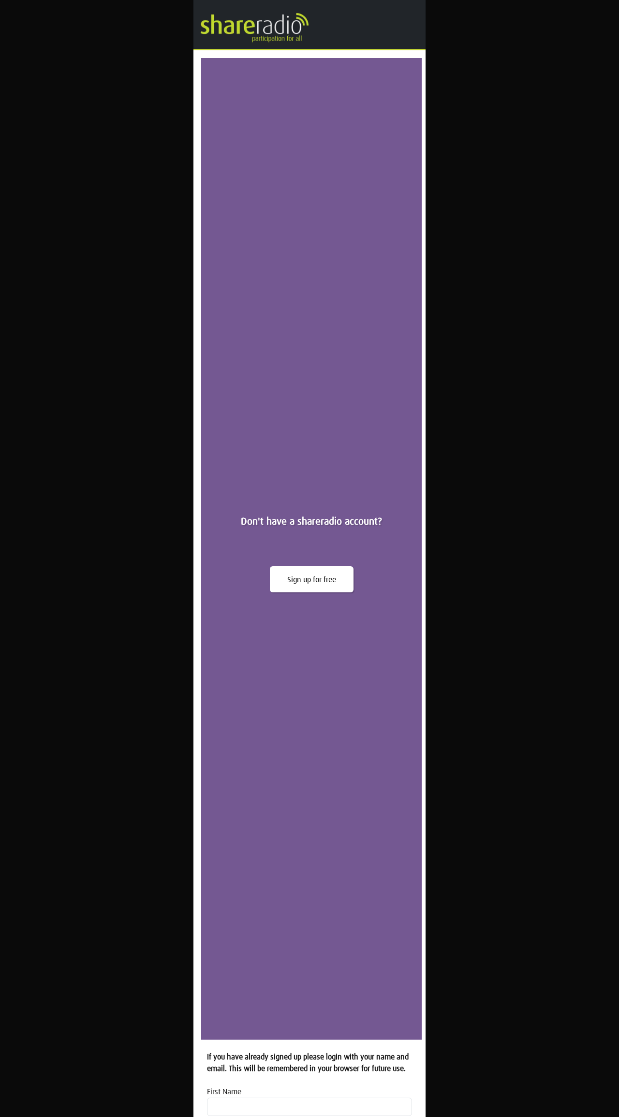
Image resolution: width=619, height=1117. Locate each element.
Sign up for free (311, 580)
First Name (224, 1092)
